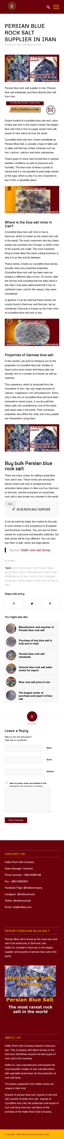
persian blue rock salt (42, 572)
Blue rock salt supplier (33, 509)
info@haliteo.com (22, 907)
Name (49, 749)
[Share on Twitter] (32, 603)
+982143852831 (19, 881)
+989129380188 (32, 874)
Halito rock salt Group (35, 550)
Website (50, 771)
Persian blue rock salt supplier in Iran (30, 32)
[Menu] (54, 7)
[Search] (46, 7)
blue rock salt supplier (29, 568)
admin (11, 560)
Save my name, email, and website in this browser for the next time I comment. (28, 784)
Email (49, 761)
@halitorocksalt (26, 894)
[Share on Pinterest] (50, 603)
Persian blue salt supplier (24, 576)
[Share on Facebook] (14, 603)
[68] (32, 68)
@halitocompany (33, 887)
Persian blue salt (33, 44)
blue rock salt (13, 44)
